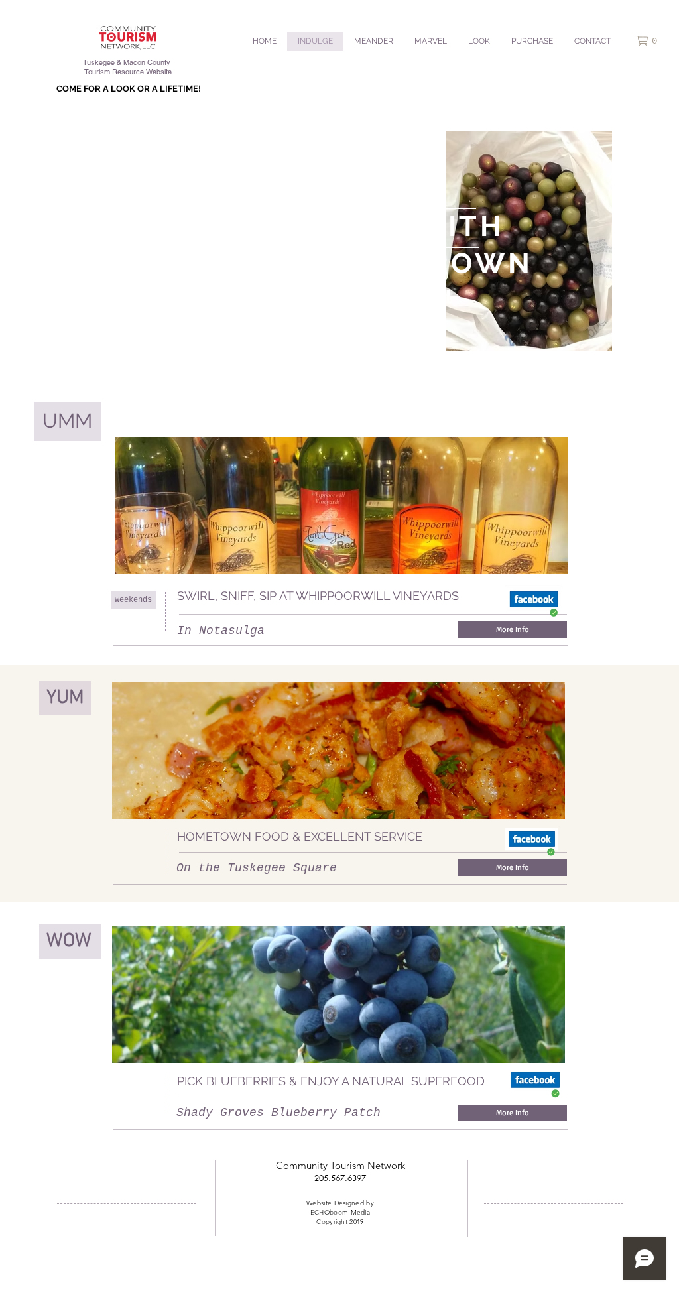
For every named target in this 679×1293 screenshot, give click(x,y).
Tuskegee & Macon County (128, 62)
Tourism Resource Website (128, 71)
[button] (651, 41)
